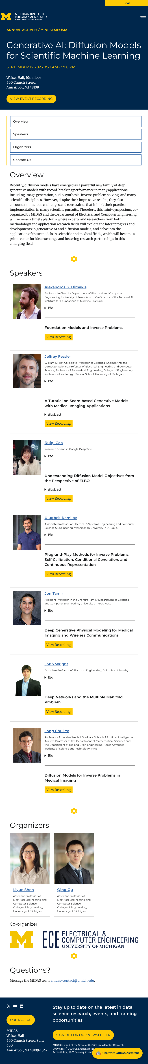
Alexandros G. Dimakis (65, 287)
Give (126, 3)
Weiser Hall (15, 78)
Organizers (22, 147)
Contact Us (22, 160)
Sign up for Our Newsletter (83, 1035)
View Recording (58, 337)
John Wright (56, 664)
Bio (50, 308)
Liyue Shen (23, 890)
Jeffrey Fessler (58, 356)
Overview (21, 121)
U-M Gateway (76, 1052)
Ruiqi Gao (54, 443)
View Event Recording (31, 99)
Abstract (54, 414)
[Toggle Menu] (143, 16)
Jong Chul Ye (57, 731)
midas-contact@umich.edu (72, 980)
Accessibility (60, 1052)
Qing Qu (65, 890)
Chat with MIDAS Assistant (117, 1053)
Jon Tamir (54, 593)
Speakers (20, 134)
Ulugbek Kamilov (61, 518)
